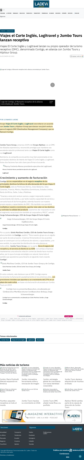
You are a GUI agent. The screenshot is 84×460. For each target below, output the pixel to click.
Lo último (8, 13)
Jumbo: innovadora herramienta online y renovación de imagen (30, 381)
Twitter (31, 432)
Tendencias (45, 13)
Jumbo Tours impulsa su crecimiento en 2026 (31, 402)
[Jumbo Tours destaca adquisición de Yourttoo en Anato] (74, 372)
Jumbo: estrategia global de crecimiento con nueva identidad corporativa (51, 382)
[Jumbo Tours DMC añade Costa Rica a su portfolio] (52, 394)
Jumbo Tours (8, 126)
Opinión (64, 13)
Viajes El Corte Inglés (14, 123)
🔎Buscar (76, 13)
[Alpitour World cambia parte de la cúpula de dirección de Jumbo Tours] (74, 394)
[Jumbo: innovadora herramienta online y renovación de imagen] (31, 372)
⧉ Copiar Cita (68, 316)
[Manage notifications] (80, 456)
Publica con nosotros (61, 450)
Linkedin (31, 441)
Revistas (70, 13)
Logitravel (29, 123)
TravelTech (29, 13)
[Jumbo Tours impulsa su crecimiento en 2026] (31, 394)
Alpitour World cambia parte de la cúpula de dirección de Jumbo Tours (74, 404)
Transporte (37, 13)
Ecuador (51, 13)
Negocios (22, 13)
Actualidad (3, 432)
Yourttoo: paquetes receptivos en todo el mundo (8, 403)
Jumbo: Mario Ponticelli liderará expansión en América (9, 381)
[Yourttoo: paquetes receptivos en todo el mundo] (9, 394)
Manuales (15, 13)
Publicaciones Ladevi (47, 432)
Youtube (31, 444)
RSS (67, 457)
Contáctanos (64, 454)
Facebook (32, 435)
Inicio (3, 31)
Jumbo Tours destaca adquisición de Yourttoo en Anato (74, 381)
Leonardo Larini (11, 119)
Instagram (32, 438)
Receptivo (40, 340)
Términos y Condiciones (7, 455)
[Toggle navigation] (3, 10)
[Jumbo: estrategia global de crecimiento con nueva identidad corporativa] (52, 372)
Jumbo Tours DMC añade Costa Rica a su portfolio (52, 403)
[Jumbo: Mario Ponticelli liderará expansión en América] (9, 372)
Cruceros (57, 13)
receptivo (38, 181)
